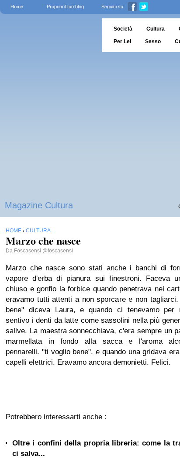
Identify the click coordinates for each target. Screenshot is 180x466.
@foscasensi (57, 251)
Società (123, 29)
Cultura (155, 29)
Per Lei (122, 41)
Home (16, 6)
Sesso (153, 41)
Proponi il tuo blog (65, 6)
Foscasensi (27, 251)
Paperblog (48, 35)
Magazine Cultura (39, 205)
